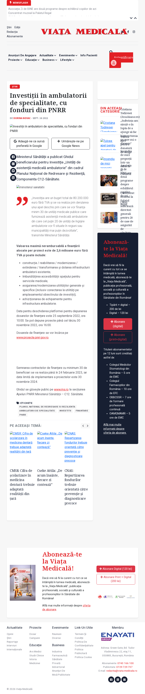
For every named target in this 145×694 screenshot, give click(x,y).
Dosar (32, 633)
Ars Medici (35, 651)
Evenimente (67, 55)
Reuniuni (56, 633)
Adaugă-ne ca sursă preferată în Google (30, 144)
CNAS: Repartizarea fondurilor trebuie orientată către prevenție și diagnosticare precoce (76, 486)
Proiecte (14, 60)
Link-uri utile (84, 627)
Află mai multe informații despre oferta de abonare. (114, 428)
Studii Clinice (36, 655)
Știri (9, 27)
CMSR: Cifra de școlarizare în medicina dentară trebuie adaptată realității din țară (22, 484)
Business (48, 60)
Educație (31, 60)
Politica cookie (83, 657)
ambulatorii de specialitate (37, 411)
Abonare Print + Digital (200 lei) (117, 579)
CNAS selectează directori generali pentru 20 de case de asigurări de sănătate (56, 13)
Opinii (10, 633)
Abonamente (15, 36)
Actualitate (46, 55)
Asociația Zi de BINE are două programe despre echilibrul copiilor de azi (126, 181)
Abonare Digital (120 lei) (117, 568)
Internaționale (14, 649)
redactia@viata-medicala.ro (121, 670)
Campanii (34, 637)
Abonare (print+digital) (118, 337)
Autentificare (123, 57)
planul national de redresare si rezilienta (47, 407)
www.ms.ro (61, 389)
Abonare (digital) (119, 324)
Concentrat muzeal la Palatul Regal (29, 9)
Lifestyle (66, 60)
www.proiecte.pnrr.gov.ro (32, 337)
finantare (82, 411)
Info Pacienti (88, 55)
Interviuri (12, 645)
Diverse (56, 637)
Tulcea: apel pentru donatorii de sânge (126, 144)
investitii (65, 411)
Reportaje (12, 641)
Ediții (17, 27)
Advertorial (58, 666)
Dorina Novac (22, 118)
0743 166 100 (125, 663)
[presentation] (83, 425)
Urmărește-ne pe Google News (72, 144)
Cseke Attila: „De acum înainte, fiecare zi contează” (49, 477)
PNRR (22, 415)
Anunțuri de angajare (22, 55)
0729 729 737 (124, 666)
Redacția (12, 32)
